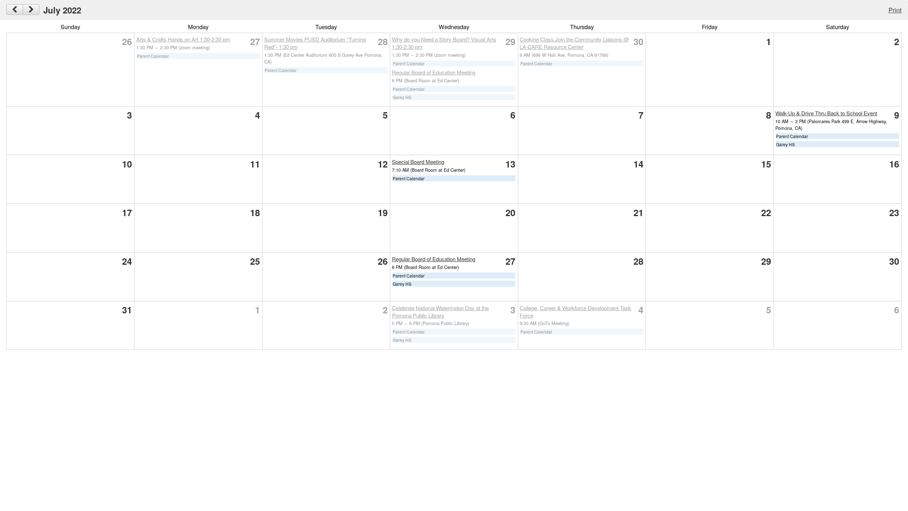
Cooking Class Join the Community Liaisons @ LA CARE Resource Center (574, 42)
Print (895, 9)
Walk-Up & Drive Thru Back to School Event (826, 113)
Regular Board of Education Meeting (433, 72)
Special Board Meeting (418, 161)
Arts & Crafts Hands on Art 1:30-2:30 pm (183, 39)
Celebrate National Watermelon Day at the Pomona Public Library (440, 311)
